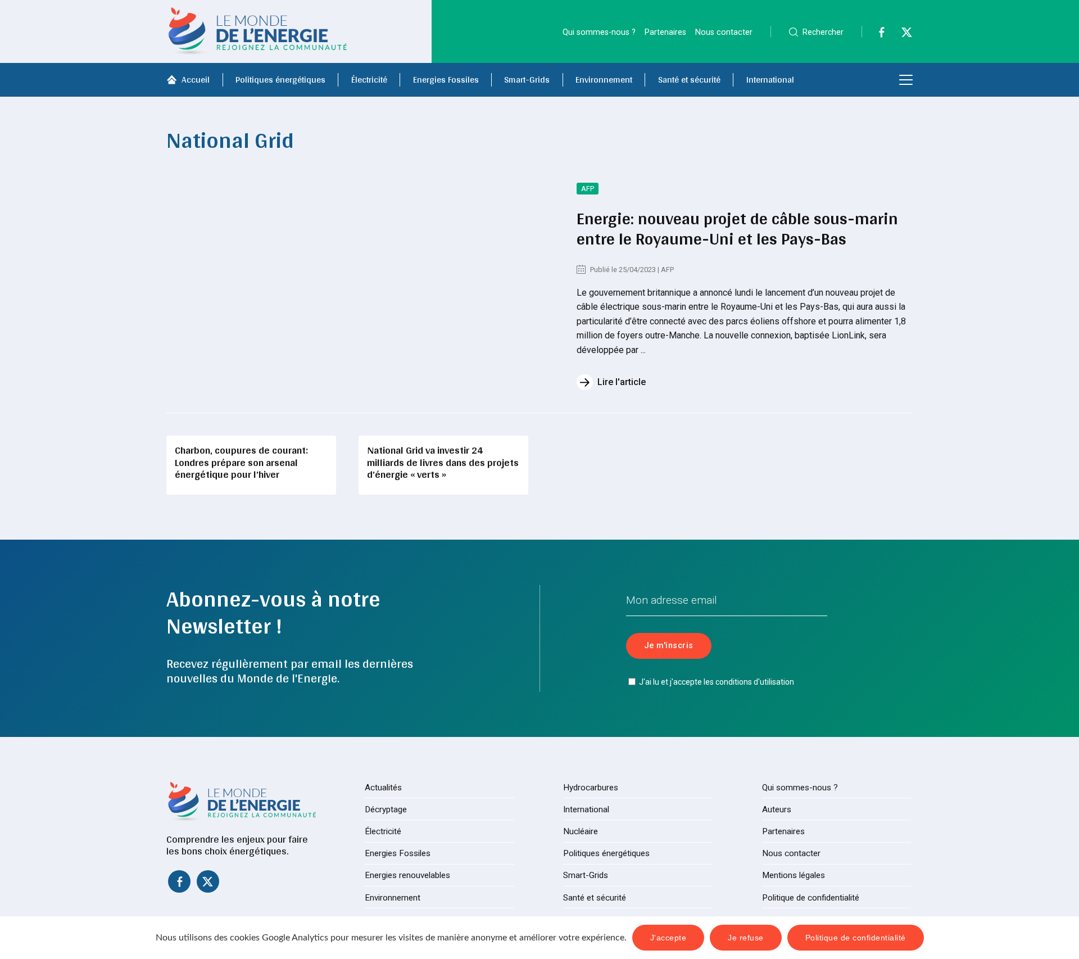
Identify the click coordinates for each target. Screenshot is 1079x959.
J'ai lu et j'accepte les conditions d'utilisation (716, 681)
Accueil (196, 79)
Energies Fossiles (446, 79)
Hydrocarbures (590, 787)
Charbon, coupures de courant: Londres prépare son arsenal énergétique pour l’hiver (241, 462)
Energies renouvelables (407, 875)
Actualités (383, 787)
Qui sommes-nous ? (599, 32)
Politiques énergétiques (280, 79)
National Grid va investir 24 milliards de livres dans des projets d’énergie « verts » (443, 462)
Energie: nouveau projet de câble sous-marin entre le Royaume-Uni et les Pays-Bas (737, 228)
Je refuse (746, 937)
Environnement (603, 79)
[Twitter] (901, 35)
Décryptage (386, 809)
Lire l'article (621, 382)
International (770, 79)
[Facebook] (875, 35)
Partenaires (665, 32)
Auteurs (776, 809)
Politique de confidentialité (810, 898)
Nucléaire (580, 831)
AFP (587, 188)
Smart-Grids (527, 79)
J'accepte (668, 937)
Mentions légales (793, 875)
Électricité (369, 79)
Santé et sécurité (689, 79)
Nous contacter (723, 32)
